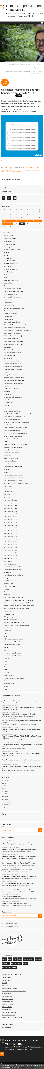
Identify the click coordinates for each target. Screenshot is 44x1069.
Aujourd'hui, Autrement (11, 269)
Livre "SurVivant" (9, 425)
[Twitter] (9, 198)
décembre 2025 (6, 802)
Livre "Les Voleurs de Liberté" (13, 411)
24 (10, 223)
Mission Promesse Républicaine (13, 567)
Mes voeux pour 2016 (10, 533)
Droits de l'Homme (9, 355)
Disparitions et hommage (11, 350)
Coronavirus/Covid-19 (11, 313)
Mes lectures (8, 491)
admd (25, 963)
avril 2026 (5, 791)
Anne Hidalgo (8, 258)
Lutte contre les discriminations (26, 169)
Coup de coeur (8, 316)
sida (29, 170)
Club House (7, 300)
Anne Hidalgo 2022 (10, 261)
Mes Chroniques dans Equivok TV (14, 475)
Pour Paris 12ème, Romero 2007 (14, 622)
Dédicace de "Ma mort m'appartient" (15, 325)
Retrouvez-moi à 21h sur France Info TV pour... (18, 863)
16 (4, 220)
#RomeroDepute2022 (29, 167)
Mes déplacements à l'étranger (13, 478)
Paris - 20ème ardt (9, 586)
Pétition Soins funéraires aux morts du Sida (17, 608)
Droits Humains (9, 358)
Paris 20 (6, 589)
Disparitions (7, 347)
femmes (9, 171)
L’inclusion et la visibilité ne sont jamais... (16, 890)
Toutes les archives (8, 808)
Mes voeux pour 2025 (10, 555)
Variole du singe (9, 675)
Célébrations (12, 169)
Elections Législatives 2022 (12, 361)
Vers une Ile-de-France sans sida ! (14, 678)
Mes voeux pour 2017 (10, 536)
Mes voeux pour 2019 (10, 542)
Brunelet (5, 714)
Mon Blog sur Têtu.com (9, 1012)
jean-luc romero (16, 963)
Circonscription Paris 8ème (12, 297)
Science (6, 636)
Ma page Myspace (7, 999)
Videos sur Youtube (7, 1004)
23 (4, 223)
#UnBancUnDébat (9, 244)
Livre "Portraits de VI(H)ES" (12, 419)
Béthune (6, 275)
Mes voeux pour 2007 (10, 508)
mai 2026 (4, 788)
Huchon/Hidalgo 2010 (10, 389)
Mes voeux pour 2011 (10, 519)
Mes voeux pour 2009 (10, 514)
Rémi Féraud (8, 628)
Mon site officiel (6, 980)
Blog (5, 277)
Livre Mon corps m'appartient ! (13, 436)
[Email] (14, 198)
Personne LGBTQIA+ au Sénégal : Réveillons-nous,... (20, 856)
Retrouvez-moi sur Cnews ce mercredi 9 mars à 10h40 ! (25, 64)
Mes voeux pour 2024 (10, 553)
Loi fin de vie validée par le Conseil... (23, 714)
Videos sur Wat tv (7, 1007)
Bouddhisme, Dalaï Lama (11, 280)
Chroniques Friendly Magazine (13, 291)
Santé (5, 633)
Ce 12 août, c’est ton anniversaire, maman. (27, 701)
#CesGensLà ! (8, 236)
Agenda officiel (6, 977)
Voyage (6, 686)
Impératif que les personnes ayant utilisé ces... (18, 843)
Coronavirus (8, 311)
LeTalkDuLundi (8, 402)
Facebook (7, 372)
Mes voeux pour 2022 (10, 547)
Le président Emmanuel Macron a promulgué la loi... (20, 876)
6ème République (9, 247)
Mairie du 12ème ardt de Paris (13, 466)
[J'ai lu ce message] (42, 1064)
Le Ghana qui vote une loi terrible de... (27, 753)
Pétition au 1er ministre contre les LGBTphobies (18, 600)
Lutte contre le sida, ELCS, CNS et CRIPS (16, 444)
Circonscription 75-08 (10, 294)
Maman (6, 469)
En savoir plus (15, 1067)
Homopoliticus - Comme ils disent (14, 377)
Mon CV (4, 983)
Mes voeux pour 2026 (10, 558)
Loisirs (6, 441)
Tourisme (7, 667)
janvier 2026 (5, 799)
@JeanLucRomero (7, 191)
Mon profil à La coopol (8, 1015)
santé (20, 959)
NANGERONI (6, 721)
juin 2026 (4, 786)
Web (5, 689)
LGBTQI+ (6, 405)
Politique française (9, 617)
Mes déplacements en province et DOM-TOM (17, 483)
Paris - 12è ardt (8, 583)
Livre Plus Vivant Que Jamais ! (13, 439)
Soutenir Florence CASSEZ (12, 644)
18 (16, 220)
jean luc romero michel (9, 967)
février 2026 (5, 796)
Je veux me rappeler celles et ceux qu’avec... (17, 870)
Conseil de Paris (9, 305)
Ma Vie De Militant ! (10, 461)
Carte (4, 814)
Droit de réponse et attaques (12, 352)
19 (21, 220)
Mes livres (5, 985)
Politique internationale (15, 170)
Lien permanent (8, 167)
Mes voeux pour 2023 (10, 550)
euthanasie (5, 963)
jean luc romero (28, 959)
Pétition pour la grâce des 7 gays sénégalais (17, 603)
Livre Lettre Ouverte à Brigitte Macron (15, 433)
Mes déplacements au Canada (13, 480)
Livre (5, 408)
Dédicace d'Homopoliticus (12, 322)
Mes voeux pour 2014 (10, 528)
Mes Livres (7, 494)
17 (10, 220)
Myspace (6, 580)
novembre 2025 (6, 804)
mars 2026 (5, 794)
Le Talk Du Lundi (9, 400)
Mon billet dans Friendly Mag (12, 569)
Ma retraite (7, 455)
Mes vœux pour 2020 (10, 564)
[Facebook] (3, 198)
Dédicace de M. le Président (12, 333)
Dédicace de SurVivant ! (11, 338)
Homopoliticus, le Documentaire (14, 380)
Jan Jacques (6, 701)
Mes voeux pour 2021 (10, 544)
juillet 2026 (5, 783)
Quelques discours (7, 993)
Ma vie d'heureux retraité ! (12, 458)
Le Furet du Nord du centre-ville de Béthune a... (19, 883)
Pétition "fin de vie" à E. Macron (13, 597)
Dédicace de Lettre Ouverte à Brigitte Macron (18, 330)
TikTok (6, 664)
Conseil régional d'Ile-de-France (14, 308)
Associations (8, 266)
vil (5, 171)
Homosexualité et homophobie (13, 383)
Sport (5, 650)
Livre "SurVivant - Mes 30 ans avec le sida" (16, 422)
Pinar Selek (7, 611)
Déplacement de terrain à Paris (13, 344)
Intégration (7, 394)
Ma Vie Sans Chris (9, 464)
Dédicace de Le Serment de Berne (14, 327)
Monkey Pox (7, 572)
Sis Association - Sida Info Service (14, 642)
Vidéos (6, 681)
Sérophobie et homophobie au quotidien (14, 991)
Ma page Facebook (7, 1001)
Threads (6, 658)
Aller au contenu (6, 2)
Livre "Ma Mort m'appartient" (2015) (15, 416)
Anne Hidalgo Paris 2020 (11, 263)
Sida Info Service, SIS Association (13, 639)
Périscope (7, 594)
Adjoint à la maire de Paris (12, 249)
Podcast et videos (9, 614)
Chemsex (7, 286)
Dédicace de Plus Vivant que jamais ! (15, 336)
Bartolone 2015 (8, 272)
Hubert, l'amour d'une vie (9, 988)
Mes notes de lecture (10, 500)
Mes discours (8, 486)
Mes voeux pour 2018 (10, 539)
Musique (6, 578)
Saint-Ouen (7, 631)
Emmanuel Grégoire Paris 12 (13, 366)
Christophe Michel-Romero (12, 288)
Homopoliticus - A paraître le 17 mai (12, 1017)
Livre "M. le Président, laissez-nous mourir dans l (19, 414)
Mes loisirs (7, 497)
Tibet (5, 661)
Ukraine (6, 672)
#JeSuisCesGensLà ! (10, 238)
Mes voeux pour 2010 (10, 516)
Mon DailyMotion (7, 996)
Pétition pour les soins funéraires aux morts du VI (19, 605)
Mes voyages (8, 561)
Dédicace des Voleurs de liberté (13, 341)
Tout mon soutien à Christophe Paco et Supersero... (20, 849)
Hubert (6, 386)
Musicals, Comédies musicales (13, 575)
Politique (38, 959)
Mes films (7, 489)
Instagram (7, 391)
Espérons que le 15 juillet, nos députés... (27, 729)
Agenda (6, 252)
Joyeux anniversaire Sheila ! (12, 896)
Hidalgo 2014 (8, 375)
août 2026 (5, 780)
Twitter (6, 669)
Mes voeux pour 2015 (10, 530)
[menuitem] (25, 64)
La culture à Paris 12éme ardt (13, 397)
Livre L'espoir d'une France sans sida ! (15, 427)
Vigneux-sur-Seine (9, 683)
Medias (6, 472)
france (4, 959)
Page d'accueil (38, 68)
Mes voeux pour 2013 (10, 525)
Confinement (8, 302)
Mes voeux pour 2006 (10, 505)
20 (28, 220)
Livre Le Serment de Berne (12, 430)
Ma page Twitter (6, 1009)
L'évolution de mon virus (11, 450)
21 (33, 220)
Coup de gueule (8, 319)
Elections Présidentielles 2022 (13, 364)
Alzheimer (7, 255)
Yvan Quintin (6, 729)
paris (9, 959)
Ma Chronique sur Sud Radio (12, 453)
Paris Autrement (9, 592)
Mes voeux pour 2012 (10, 522)
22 (39, 220)
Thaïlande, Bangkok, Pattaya (12, 656)
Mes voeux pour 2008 (10, 511)
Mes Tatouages (8, 503)
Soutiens (6, 647)
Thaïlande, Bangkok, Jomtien (13, 653)
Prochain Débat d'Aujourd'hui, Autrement (16, 625)
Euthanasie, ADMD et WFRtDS (13, 369)
